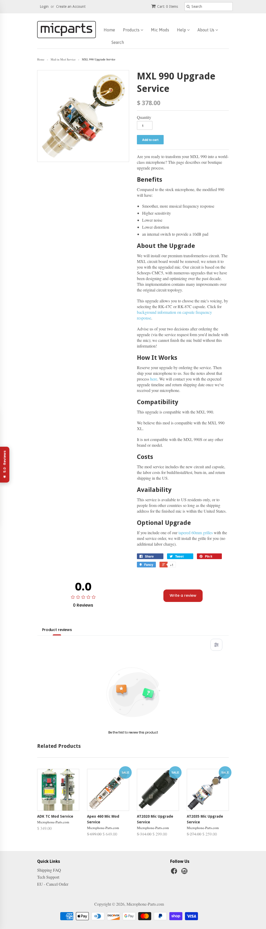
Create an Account (70, 6)
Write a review (183, 595)
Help (182, 30)
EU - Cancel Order (52, 884)
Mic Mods (160, 30)
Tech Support (48, 877)
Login (44, 6)
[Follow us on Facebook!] (175, 872)
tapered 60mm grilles (195, 532)
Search (117, 42)
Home (109, 30)
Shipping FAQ (49, 870)
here (153, 379)
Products (132, 30)
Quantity (144, 117)
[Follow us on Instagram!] (185, 872)
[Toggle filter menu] (216, 645)
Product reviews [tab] (57, 629)
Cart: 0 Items (167, 6)
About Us (206, 30)
